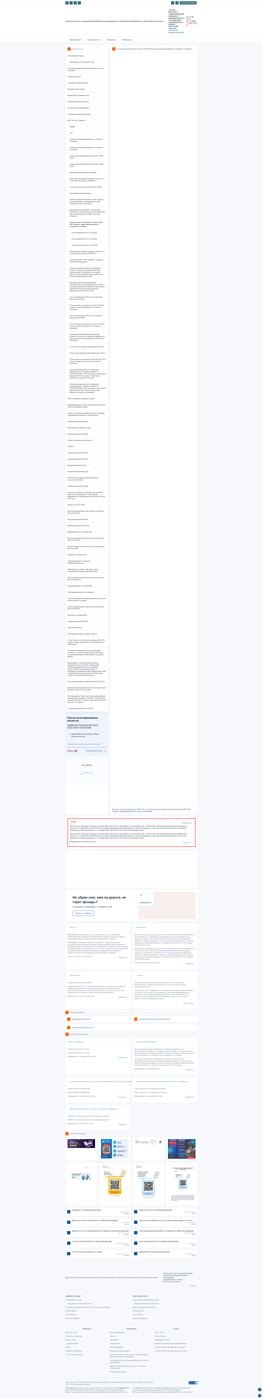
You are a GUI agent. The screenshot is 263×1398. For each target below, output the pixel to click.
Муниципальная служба (76, 89)
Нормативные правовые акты (78, 95)
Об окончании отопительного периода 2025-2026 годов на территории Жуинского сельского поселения (88, 361)
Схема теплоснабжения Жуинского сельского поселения (86, 148)
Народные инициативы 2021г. (77, 459)
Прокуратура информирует (146, 1042)
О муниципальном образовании (78, 114)
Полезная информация (78, 1133)
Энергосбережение (74, 627)
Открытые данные (74, 76)
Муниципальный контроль (76, 465)
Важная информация (77, 1012)
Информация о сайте (162, 1340)
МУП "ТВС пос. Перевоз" (76, 120)
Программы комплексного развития (80, 592)
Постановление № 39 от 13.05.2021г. (84, 239)
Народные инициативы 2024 (77, 519)
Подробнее (187, 843)
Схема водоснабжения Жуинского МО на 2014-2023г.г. (87, 165)
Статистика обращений (74, 1354)
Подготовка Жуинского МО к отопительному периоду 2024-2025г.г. (86, 317)
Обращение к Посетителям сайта (82, 62)
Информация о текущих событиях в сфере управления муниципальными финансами (82, 570)
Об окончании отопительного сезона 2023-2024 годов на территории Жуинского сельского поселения (87, 326)
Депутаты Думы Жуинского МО (143, 1307)
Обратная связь (71, 1332)
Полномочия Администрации (77, 83)
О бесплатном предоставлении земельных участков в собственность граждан (86, 599)
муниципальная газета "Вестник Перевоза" (155, 1019)
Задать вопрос (72, 1343)
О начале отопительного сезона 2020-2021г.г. (86, 187)
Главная (123, 809)
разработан (140, 1392)
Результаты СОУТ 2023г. (76, 505)
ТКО (71, 133)
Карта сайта (159, 1332)
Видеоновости (75, 975)
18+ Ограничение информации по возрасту (170, 1347)
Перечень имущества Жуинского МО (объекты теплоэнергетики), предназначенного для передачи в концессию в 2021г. (87, 201)
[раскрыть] (172, 2)
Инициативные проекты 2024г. (78, 525)
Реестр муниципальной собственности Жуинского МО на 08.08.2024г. (85, 579)
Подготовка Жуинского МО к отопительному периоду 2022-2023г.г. (86, 298)
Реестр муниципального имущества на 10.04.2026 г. (86, 681)
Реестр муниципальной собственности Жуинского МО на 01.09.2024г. (85, 608)
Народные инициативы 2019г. (77, 434)
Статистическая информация (78, 108)
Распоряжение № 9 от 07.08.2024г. (79, 586)
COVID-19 (70, 446)
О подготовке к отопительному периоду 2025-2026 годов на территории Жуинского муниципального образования (86, 642)
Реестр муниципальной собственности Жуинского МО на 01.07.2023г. (85, 512)
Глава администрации (75, 56)
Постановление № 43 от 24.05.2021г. (85, 245)
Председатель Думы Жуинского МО (145, 1300)
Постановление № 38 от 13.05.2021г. (84, 233)
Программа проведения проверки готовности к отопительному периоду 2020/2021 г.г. (87, 180)
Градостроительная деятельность (80, 440)
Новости (72, 927)
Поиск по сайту (160, 1336)
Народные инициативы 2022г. (78, 471)
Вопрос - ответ (70, 1340)
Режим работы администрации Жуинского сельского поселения (82, 479)
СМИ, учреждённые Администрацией (81, 398)
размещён (170, 1392)
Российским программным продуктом (165, 1388)
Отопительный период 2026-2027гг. (80, 708)
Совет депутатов (140, 1296)
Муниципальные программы (77, 421)
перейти (126, 1213)
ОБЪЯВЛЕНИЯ (186, 823)
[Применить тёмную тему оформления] (79, 3)
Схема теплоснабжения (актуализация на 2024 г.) (88, 353)
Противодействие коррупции (78, 102)
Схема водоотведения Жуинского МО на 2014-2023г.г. (87, 157)
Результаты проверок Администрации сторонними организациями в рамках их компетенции (85, 414)
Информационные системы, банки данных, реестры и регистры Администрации (86, 406)
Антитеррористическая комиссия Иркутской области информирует (162, 1081)
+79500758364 (70, 1311)
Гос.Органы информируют (79, 1034)
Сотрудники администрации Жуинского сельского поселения (85, 69)
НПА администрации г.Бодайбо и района (82, 634)
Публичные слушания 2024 (77, 555)
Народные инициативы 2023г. (78, 486)
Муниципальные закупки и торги (79, 428)
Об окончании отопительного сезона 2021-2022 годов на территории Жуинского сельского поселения (87, 307)
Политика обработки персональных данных (171, 1351)
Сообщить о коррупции (73, 1336)
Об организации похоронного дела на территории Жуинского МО (85, 547)
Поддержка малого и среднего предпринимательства (78, 562)
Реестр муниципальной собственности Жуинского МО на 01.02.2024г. (85, 539)
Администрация (77, 49)
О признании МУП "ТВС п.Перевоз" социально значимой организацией (86, 261)
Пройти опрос (188, 1003)
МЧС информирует (76, 1042)
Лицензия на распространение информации (171, 1343)
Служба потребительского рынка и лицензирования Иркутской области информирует (102, 1081)
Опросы (139, 975)
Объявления (141, 927)
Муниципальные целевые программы (83, 172)
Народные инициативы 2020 (77, 453)
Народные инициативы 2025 (77, 621)
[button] (74, 40)
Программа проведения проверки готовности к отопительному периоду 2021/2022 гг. (87, 252)
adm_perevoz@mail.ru (73, 1318)
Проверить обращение (73, 1351)
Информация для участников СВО (79, 532)
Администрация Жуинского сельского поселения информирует (93, 1109)
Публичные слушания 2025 (77, 615)
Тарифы (72, 127)
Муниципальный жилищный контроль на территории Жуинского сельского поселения (86, 689)
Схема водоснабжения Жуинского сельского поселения (86, 140)
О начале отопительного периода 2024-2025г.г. (87, 347)
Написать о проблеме (83, 913)
